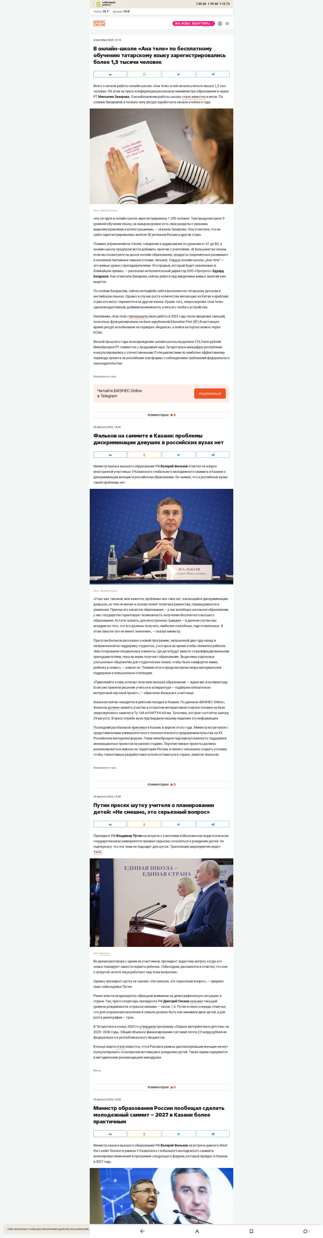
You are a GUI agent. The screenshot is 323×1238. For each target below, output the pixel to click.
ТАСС (97, 852)
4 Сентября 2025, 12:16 (107, 39)
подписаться (210, 393)
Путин (97, 1070)
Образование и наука (104, 376)
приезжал (139, 727)
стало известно (194, 97)
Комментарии (162, 415)
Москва (117, 11)
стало (120, 1046)
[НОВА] (192, 23)
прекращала (138, 316)
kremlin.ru (105, 953)
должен (114, 707)
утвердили (147, 1026)
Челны (97, 11)
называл (196, 1001)
